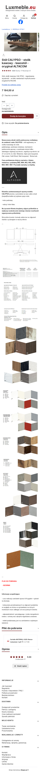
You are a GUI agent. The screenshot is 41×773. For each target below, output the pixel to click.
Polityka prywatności (9, 693)
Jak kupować (7, 686)
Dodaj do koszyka (18, 116)
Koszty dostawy (8, 712)
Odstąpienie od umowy (10, 740)
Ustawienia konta (8, 728)
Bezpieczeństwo (8, 695)
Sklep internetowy (18, 770)
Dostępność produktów (10, 707)
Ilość (3, 101)
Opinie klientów (7, 764)
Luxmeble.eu (6, 29)
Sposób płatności (8, 716)
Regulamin (6, 688)
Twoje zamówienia (8, 726)
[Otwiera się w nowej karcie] (20, 22)
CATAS (4, 762)
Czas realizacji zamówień (11, 714)
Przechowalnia (7, 731)
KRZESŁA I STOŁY (18, 29)
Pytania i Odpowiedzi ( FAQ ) (12, 691)
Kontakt (5, 697)
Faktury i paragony (9, 709)
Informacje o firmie (9, 757)
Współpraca (6, 755)
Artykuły (5, 759)
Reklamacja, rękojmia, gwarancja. (14, 743)
